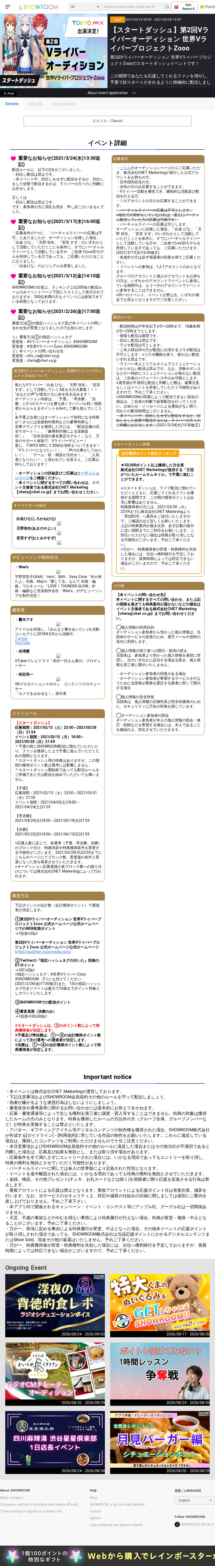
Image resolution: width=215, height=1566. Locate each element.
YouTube (22, 643)
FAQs (93, 1498)
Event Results (65, 104)
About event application (108, 93)
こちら (125, 168)
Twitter (21, 638)
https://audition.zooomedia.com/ (43, 952)
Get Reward (188, 7)
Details (12, 103)
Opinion (95, 1518)
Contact (95, 1511)
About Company (11, 1498)
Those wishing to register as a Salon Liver (31, 1511)
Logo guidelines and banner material (116, 1525)
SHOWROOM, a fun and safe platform (117, 1504)
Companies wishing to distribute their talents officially (39, 1504)
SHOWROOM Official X (197, 1524)
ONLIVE (35, 104)
